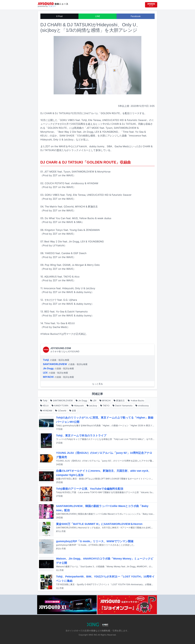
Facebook (136, 16)
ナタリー (52, 6)
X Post (59, 16)
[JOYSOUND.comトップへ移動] (151, 4)
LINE (97, 16)
